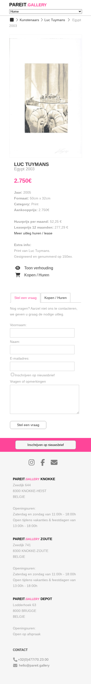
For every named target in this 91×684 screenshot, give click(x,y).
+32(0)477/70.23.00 (33, 659)
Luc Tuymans (54, 20)
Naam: (15, 342)
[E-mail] (56, 464)
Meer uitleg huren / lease (33, 233)
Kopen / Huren (36, 275)
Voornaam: (18, 325)
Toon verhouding (38, 268)
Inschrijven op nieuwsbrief (35, 375)
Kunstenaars (29, 20)
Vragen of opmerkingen (28, 381)
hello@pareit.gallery (34, 665)
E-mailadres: (19, 358)
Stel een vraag (25, 298)
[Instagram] (34, 464)
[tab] (25, 298)
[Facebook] (45, 464)
